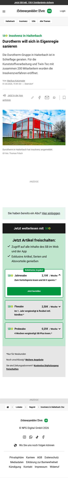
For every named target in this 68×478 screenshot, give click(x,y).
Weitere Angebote (34, 359)
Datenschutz (52, 457)
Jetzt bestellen (34, 291)
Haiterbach (10, 21)
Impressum (41, 466)
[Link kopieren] (32, 97)
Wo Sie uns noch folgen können (36, 445)
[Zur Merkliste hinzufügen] (63, 98)
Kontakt (28, 466)
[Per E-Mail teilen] (47, 97)
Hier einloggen (51, 213)
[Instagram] (24, 436)
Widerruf (54, 466)
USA (33, 21)
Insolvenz (23, 21)
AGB (39, 457)
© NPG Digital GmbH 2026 (34, 427)
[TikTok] (37, 436)
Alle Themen (45, 21)
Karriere (30, 457)
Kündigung (15, 466)
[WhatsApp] (30, 436)
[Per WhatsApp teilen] (54, 97)
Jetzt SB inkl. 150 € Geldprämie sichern (34, 2)
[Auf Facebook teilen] (39, 97)
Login (62, 11)
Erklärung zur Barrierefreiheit (42, 462)
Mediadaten (17, 462)
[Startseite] (7, 407)
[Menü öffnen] (4, 11)
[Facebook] (43, 436)
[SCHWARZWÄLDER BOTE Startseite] (34, 11)
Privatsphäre (16, 457)
